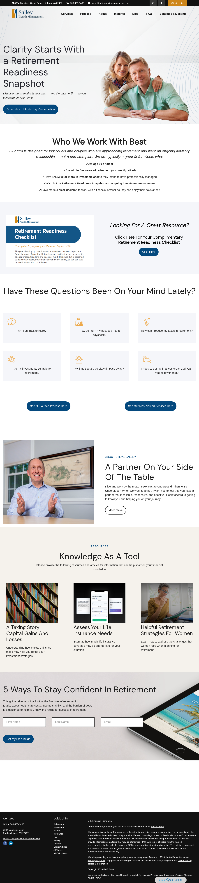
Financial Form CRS (102, 821)
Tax (55, 837)
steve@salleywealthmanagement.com (110, 3)
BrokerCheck (157, 826)
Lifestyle (57, 843)
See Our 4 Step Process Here (48, 406)
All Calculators (60, 853)
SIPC (98, 878)
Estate (56, 830)
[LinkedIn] (153, 3)
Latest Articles (60, 847)
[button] (67, 14)
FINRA (91, 878)
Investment (58, 827)
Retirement (58, 824)
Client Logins (177, 3)
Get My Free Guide (18, 739)
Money (56, 840)
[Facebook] (161, 3)
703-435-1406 (77, 3)
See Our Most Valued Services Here (150, 406)
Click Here (148, 251)
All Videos (58, 850)
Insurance (58, 834)
